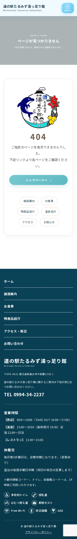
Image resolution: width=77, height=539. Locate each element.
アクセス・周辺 (15, 331)
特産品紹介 (28, 211)
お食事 (49, 201)
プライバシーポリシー (38, 532)
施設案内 (29, 201)
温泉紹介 (50, 211)
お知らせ (49, 222)
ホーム (9, 281)
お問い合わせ (14, 343)
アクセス (27, 222)
